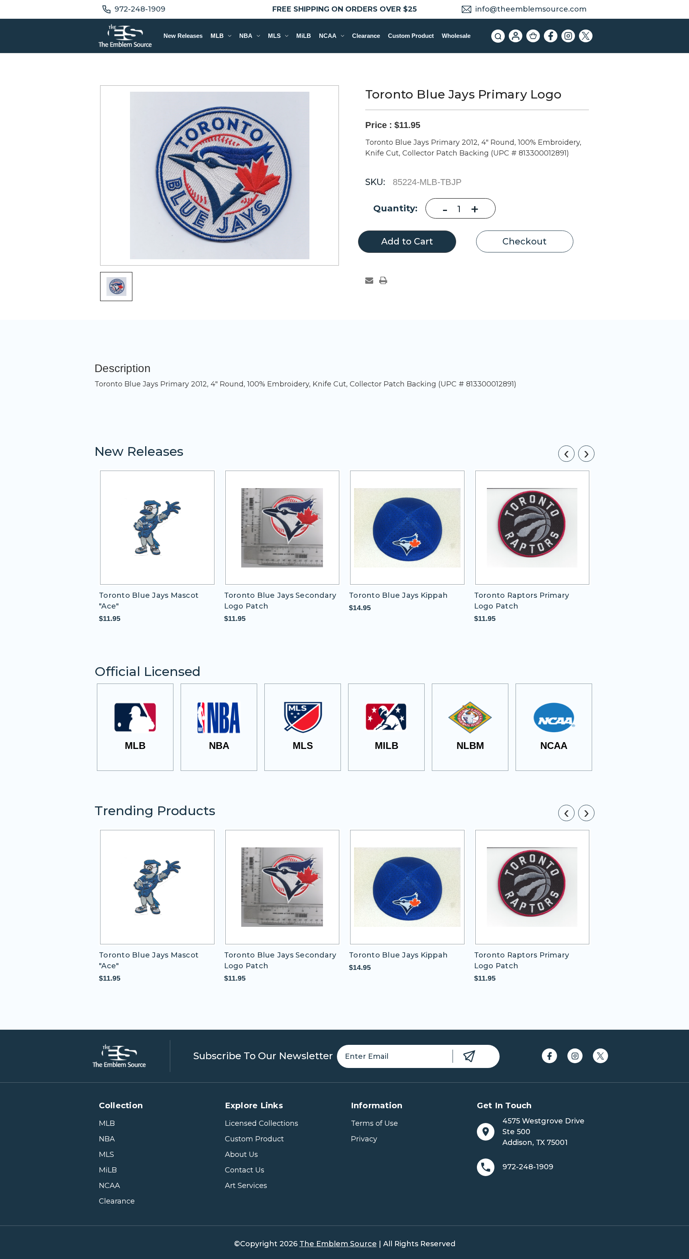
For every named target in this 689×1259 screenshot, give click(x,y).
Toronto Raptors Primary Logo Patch (521, 601)
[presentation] (566, 453)
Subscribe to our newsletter (263, 1056)
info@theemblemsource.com (531, 9)
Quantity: (395, 208)
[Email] (369, 280)
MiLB (303, 35)
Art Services (246, 1185)
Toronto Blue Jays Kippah (398, 595)
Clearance (366, 35)
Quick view (143, 520)
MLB (217, 35)
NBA (245, 35)
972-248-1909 (139, 9)
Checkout (524, 241)
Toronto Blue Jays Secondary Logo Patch (280, 601)
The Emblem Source (338, 1243)
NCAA (328, 35)
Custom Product (411, 35)
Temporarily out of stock (157, 535)
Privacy (364, 1139)
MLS (274, 35)
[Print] (383, 280)
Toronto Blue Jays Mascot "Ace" (149, 601)
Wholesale (456, 35)
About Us (241, 1154)
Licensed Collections (261, 1123)
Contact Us (244, 1170)
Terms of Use (374, 1123)
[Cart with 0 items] (533, 36)
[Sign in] (516, 36)
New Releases (183, 35)
